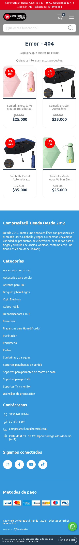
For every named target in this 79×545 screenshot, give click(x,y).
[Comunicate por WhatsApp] (72, 526)
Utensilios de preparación (19, 393)
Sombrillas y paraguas (16, 357)
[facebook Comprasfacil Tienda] (19, 464)
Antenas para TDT (14, 285)
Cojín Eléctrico (12, 299)
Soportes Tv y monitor (17, 386)
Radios (7, 350)
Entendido (67, 540)
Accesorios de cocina (16, 270)
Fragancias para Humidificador (22, 328)
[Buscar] (71, 28)
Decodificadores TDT (16, 314)
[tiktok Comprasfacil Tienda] (42, 464)
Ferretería (9, 321)
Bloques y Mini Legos (16, 292)
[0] (60, 18)
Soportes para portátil (16, 379)
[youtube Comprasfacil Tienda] (31, 464)
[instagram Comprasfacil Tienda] (7, 464)
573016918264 (19, 414)
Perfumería (10, 343)
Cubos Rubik (11, 306)
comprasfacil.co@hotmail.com (28, 428)
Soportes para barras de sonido (22, 364)
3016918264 (17, 421)
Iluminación (10, 335)
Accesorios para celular (17, 277)
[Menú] (71, 17)
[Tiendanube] (15, 529)
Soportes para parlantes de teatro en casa (29, 372)
